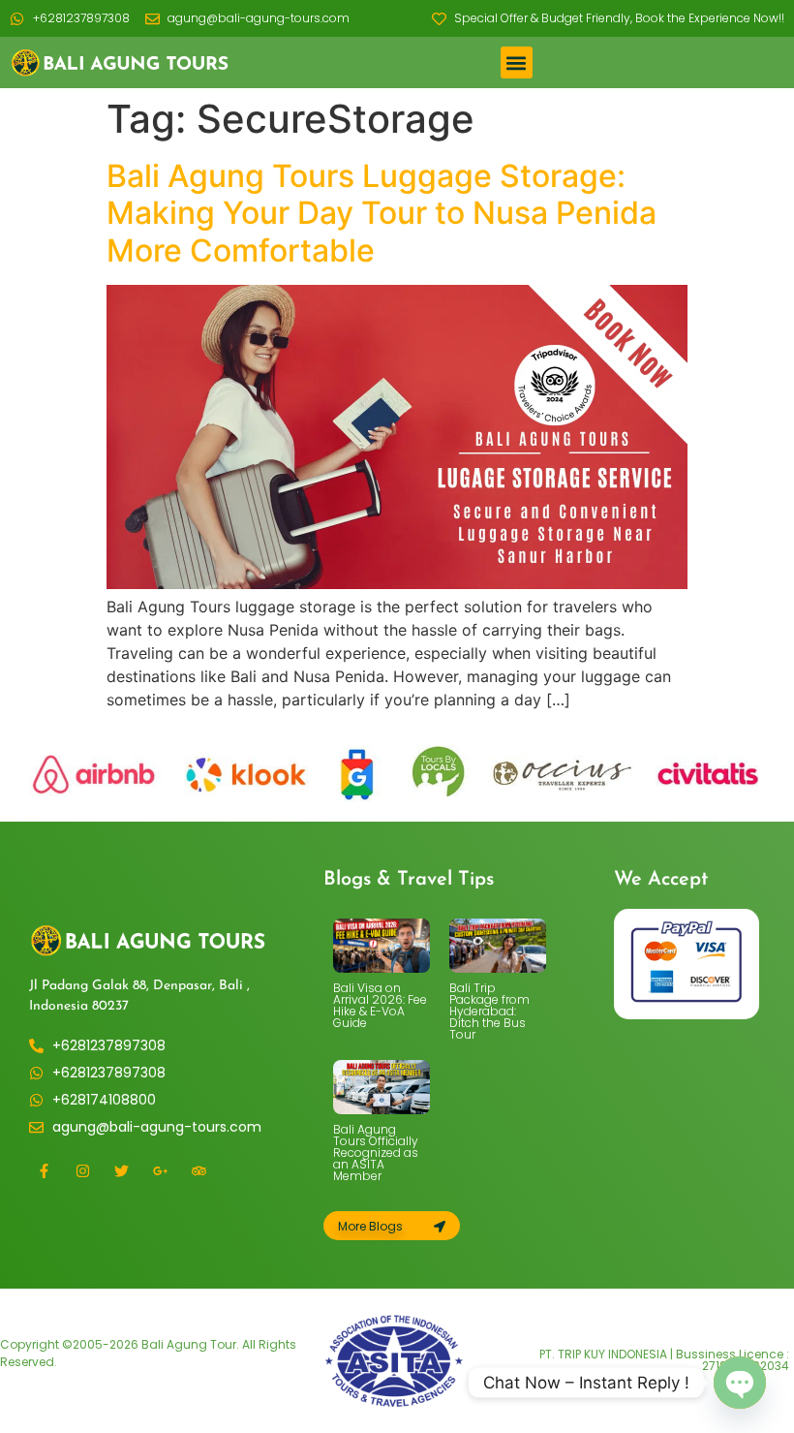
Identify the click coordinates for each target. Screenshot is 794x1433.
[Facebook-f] (43, 1171)
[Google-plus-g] (159, 1171)
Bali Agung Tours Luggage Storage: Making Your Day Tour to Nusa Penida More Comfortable (382, 213)
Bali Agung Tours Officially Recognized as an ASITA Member (375, 1152)
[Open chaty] (740, 1382)
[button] (517, 62)
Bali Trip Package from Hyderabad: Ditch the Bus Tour (489, 1011)
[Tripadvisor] (198, 1171)
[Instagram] (82, 1171)
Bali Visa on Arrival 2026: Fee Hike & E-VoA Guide (380, 1005)
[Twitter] (121, 1171)
